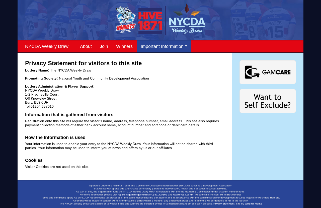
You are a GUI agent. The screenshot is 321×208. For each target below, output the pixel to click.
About (86, 46)
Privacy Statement (223, 203)
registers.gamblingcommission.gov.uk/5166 (142, 194)
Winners (124, 46)
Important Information (162, 46)
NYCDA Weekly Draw (46, 46)
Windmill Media (253, 203)
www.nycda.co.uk (183, 194)
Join (104, 46)
